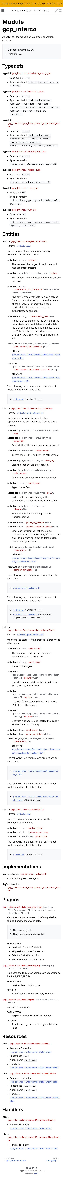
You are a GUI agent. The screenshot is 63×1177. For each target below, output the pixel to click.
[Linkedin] (30, 1168)
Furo (36, 1173)
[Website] (27, 1168)
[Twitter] (33, 1168)
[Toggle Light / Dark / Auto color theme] (56, 10)
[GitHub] (36, 1168)
